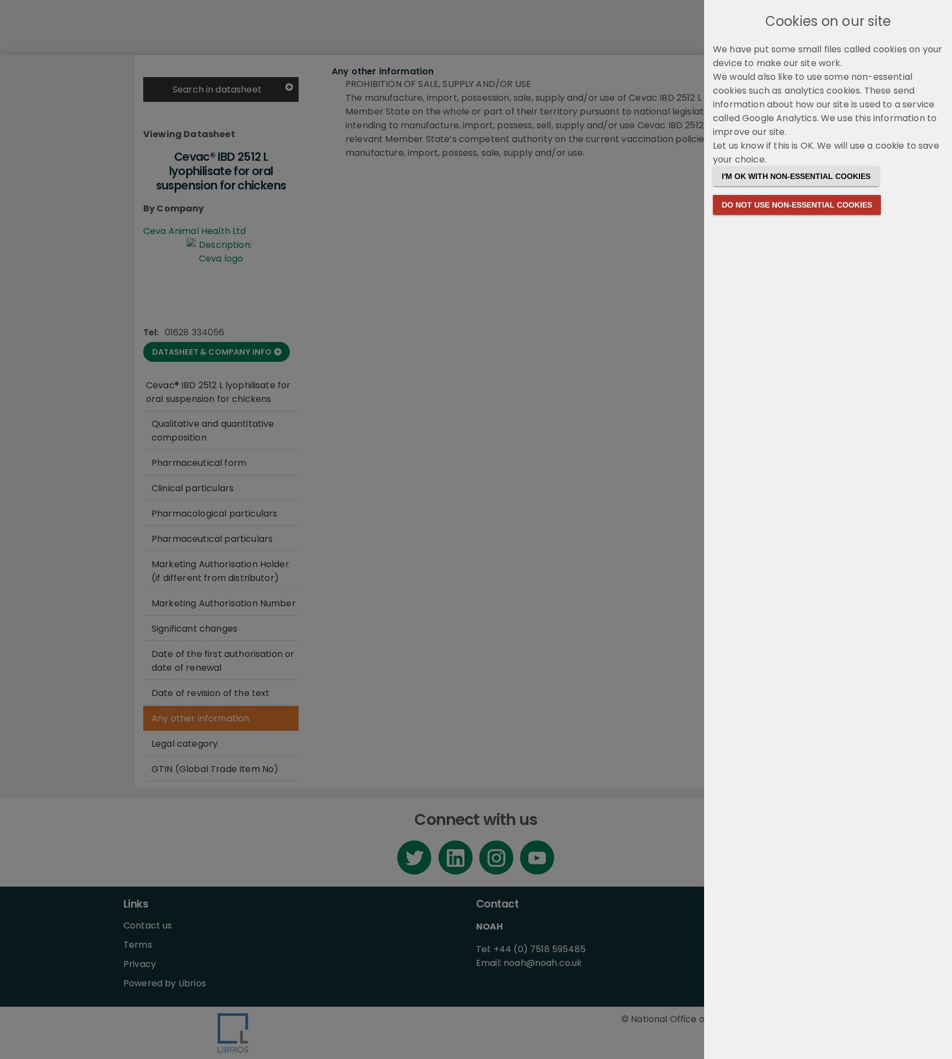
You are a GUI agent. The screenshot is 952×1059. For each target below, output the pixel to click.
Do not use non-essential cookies (797, 204)
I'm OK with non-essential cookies (796, 176)
